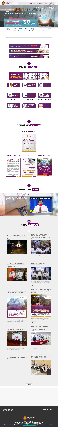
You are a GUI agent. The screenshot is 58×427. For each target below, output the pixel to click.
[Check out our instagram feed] (12, 410)
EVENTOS (53, 3)
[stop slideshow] (32, 31)
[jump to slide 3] (27, 31)
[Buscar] (6, 38)
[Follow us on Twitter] (6, 410)
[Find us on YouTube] (9, 410)
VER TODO (29, 384)
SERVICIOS (27, 3)
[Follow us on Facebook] (4, 410)
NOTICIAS (24, 3)
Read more (33, 259)
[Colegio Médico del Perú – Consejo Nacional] (7, 3)
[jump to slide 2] (26, 31)
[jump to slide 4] (28, 31)
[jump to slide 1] (25, 31)
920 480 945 (30, 423)
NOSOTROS (20, 3)
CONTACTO (44, 3)
